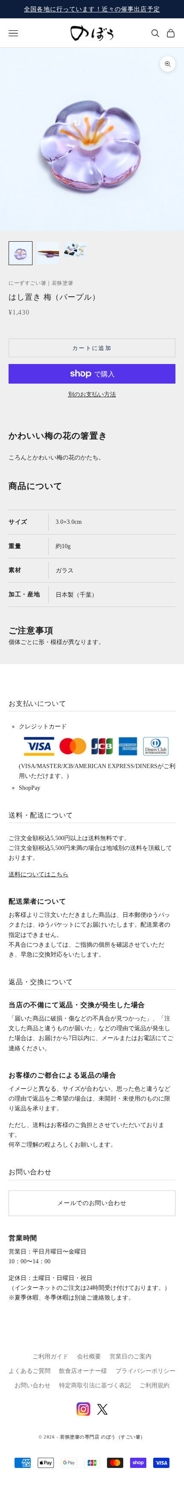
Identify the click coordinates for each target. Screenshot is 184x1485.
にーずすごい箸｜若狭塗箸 (41, 283)
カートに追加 (92, 348)
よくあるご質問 (29, 1371)
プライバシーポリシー (145, 1371)
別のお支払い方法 (92, 394)
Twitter (102, 1409)
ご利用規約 (154, 1385)
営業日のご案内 (130, 1356)
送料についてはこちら (38, 874)
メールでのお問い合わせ (92, 1203)
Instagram (83, 1409)
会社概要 (89, 1356)
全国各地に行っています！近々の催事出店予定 (92, 9)
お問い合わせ (32, 1385)
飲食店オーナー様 (83, 1371)
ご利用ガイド (50, 1356)
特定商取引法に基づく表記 (95, 1385)
